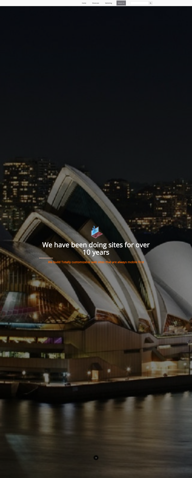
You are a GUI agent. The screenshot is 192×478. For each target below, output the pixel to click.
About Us (121, 3)
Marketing (108, 3)
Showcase (95, 3)
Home (84, 3)
